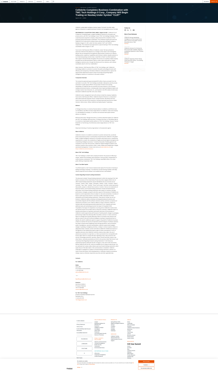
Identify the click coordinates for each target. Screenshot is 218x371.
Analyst (96, 321)
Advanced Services (115, 337)
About (47, 1)
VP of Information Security (100, 333)
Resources (39, 1)
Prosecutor (97, 332)
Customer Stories (131, 350)
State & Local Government (100, 341)
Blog (128, 349)
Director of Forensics (99, 335)
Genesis (113, 324)
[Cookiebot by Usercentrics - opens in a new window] (70, 369)
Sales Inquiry (79, 357)
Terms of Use (80, 326)
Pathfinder (113, 330)
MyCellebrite (206, 1)
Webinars (129, 352)
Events (128, 346)
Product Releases (131, 355)
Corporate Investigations (100, 354)
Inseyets (113, 327)
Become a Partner (131, 335)
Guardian (113, 329)
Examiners (97, 326)
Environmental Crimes (100, 347)
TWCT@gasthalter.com (81, 300)
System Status (130, 338)
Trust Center (130, 332)
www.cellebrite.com (106, 147)
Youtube (84, 348)
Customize (146, 364)
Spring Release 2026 (115, 321)
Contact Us (214, 1)
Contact (129, 330)
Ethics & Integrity (131, 324)
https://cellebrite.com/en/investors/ (84, 148)
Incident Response (99, 356)
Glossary (129, 358)
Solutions (13, 1)
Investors (129, 326)
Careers (129, 333)
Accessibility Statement (82, 332)
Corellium (113, 326)
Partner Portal (130, 336)
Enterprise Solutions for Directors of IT (100, 324)
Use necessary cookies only (146, 368)
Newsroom (78, 7)
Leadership (129, 323)
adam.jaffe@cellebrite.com (82, 272)
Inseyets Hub (130, 356)
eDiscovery (97, 353)
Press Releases (83, 7)
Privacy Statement (81, 324)
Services (30, 1)
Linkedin (84, 343)
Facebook (84, 339)
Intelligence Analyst (99, 327)
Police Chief (97, 330)
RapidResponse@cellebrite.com (83, 279)
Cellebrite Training (115, 336)
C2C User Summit (134, 344)
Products (22, 1)
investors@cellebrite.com (82, 289)
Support (112, 340)
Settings (78, 367)
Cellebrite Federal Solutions (133, 327)
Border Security (98, 344)
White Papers (130, 353)
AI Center (129, 347)
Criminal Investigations (100, 343)
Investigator (97, 329)
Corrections (97, 346)
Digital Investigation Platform (117, 323)
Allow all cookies (146, 361)
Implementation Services (116, 339)
